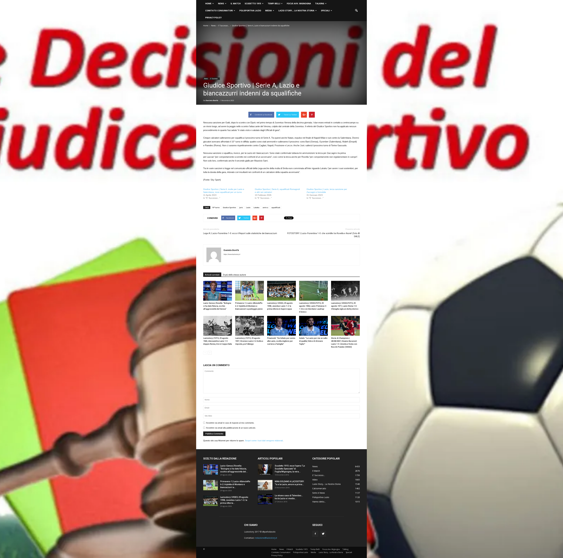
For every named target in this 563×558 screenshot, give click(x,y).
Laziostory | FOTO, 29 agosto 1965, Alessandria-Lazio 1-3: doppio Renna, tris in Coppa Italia (217, 341)
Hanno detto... (319, 501)
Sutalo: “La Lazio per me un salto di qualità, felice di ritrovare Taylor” (313, 341)
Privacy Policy (213, 17)
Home (208, 3)
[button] (356, 10)
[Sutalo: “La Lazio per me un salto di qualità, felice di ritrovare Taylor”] (313, 326)
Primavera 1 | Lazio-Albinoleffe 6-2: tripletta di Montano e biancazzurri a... (235, 484)
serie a (265, 207)
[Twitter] (323, 534)
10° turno (216, 207)
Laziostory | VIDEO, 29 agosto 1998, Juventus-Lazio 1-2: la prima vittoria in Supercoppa (280, 306)
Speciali (325, 10)
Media (268, 10)
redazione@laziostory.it (266, 537)
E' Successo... (214, 79)
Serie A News (318, 492)
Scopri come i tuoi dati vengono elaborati (264, 440)
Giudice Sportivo (229, 207)
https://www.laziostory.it (232, 254)
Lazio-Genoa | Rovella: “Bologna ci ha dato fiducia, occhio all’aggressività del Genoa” (217, 306)
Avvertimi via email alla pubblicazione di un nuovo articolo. (231, 428)
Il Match (236, 3)
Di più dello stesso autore (234, 275)
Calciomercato (319, 488)
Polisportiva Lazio (250, 10)
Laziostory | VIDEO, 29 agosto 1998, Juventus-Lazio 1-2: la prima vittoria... (234, 500)
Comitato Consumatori (219, 10)
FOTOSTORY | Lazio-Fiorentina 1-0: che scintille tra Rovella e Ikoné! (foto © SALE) (323, 235)
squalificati (275, 207)
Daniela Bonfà (212, 100)
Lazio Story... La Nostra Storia (326, 484)
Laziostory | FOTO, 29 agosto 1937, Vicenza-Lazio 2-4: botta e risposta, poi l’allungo (249, 341)
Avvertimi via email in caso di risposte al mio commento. (230, 423)
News (221, 3)
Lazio (248, 207)
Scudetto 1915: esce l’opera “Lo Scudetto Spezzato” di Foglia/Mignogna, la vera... (290, 469)
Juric (241, 207)
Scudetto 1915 (253, 3)
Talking (319, 3)
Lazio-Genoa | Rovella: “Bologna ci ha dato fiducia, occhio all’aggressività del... (234, 469)
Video (315, 479)
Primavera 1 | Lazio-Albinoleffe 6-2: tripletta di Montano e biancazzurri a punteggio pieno (249, 306)
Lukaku (256, 207)
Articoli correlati (212, 275)
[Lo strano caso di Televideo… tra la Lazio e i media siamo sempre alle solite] (265, 499)
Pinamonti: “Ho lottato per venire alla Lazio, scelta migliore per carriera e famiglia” (281, 341)
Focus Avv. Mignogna (299, 3)
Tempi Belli (274, 3)
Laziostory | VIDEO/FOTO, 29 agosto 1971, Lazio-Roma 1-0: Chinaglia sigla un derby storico (344, 306)
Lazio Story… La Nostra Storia (296, 10)
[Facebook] (315, 534)
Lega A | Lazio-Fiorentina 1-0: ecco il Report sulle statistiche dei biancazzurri (240, 233)
